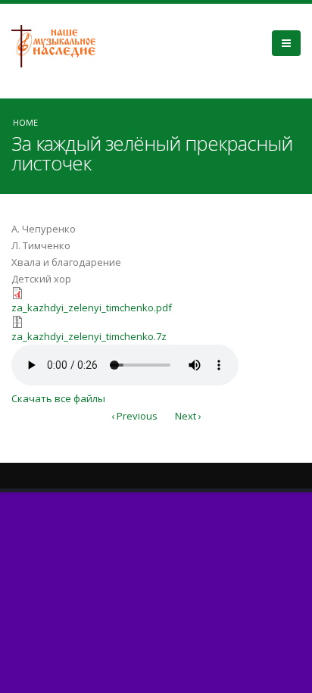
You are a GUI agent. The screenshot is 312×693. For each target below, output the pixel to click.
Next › (188, 416)
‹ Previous (134, 416)
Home (25, 122)
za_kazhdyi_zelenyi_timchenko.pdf (91, 307)
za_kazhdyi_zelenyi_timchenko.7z (89, 336)
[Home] (59, 45)
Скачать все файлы (58, 398)
